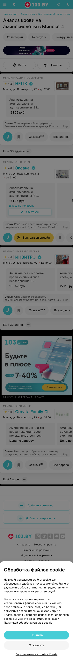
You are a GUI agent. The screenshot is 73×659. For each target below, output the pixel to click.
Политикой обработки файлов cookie (28, 622)
